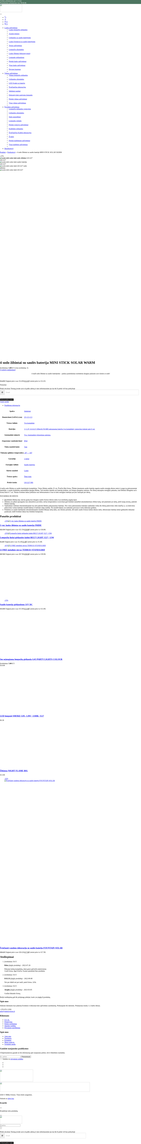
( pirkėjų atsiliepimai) (8, 370)
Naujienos (7, 1038)
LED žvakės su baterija (17, 83)
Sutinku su (13, 1059)
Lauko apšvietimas (10, 28)
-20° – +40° (28, 453)
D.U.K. (7, 1020)
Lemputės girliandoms (16, 57)
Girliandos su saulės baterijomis (20, 38)
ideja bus (11, 1098)
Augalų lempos (14, 34)
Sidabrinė (27, 411)
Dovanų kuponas (15, 69)
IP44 (25, 441)
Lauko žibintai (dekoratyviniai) (19, 53)
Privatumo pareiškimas (12, 1028)
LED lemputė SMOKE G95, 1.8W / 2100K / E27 (22, 716)
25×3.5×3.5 (28, 417)
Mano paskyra (9, 1042)
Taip (25, 447)
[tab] (72, 405)
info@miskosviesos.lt (7, 1011)
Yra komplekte (29, 423)
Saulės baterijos (29, 465)
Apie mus (7, 1036)
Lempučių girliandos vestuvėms (20, 109)
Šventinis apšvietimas (11, 107)
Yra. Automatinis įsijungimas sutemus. (37, 435)
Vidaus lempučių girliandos (18, 75)
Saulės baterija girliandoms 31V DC (16, 604)
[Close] (1, 1107)
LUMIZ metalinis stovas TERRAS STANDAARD (22, 550)
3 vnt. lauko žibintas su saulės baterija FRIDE (21, 525)
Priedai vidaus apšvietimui (18, 99)
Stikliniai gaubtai (14, 91)
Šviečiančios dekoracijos (17, 87)
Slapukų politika (10, 1026)
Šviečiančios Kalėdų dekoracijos (20, 133)
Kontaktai (7, 1040)
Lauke (26, 471)
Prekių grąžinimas (10, 1024)
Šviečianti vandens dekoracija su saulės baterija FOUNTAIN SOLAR (31, 948)
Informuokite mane (7, 399)
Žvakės (11, 137)
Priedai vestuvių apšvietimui (18, 125)
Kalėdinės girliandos (16, 129)
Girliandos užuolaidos (16, 79)
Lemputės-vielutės (15, 121)
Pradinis (3, 152)
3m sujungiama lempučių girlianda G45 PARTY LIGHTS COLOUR (31, 659)
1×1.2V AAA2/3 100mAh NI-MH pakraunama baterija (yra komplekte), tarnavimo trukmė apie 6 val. (59, 429)
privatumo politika (16, 1059)
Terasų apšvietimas (15, 46)
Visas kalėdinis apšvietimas (18, 145)
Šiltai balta (27, 477)
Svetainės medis (10, 1044)
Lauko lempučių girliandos (18, 30)
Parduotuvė (11, 152)
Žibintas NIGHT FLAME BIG (14, 771)
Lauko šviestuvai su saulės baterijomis (22, 42)
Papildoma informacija (12, 405)
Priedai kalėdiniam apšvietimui (19, 141)
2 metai (26, 459)
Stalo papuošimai (15, 117)
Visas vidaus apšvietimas (17, 103)
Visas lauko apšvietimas (17, 65)
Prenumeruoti (26, 1057)
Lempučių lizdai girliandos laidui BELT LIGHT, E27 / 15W (27, 537)
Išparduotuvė (8, 148)
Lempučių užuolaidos (16, 49)
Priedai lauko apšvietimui (17, 61)
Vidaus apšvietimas (11, 73)
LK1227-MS (28, 482)
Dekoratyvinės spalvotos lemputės (20, 95)
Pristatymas (8, 1022)
